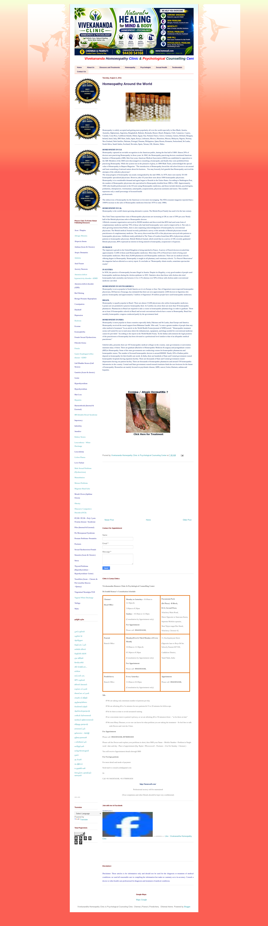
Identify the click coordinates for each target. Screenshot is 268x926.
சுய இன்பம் (79, 764)
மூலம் (77, 755)
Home (79, 67)
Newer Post (109, 520)
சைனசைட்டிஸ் (80, 729)
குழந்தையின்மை (81, 702)
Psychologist (145, 67)
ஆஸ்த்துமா (79, 640)
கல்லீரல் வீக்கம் (80, 649)
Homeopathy (130, 67)
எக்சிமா (77, 671)
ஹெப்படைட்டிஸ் (80, 645)
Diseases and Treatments (110, 67)
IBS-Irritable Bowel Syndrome (86, 415)
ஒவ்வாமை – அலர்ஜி (82, 733)
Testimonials (177, 67)
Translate (84, 820)
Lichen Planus (80, 457)
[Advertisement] (148, 489)
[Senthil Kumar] (127, 836)
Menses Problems (81, 483)
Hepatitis (78, 400)
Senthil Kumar (107, 811)
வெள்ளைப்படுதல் (81, 706)
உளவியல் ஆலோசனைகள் (84, 720)
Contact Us (81, 72)
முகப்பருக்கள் (80, 631)
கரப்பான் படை (80, 676)
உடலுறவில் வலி (80, 768)
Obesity (77, 503)
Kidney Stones (80, 437)
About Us (90, 67)
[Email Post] (182, 455)
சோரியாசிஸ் (79, 662)
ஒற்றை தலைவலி (81, 737)
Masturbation (80, 477)
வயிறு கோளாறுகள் (82, 751)
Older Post (187, 520)
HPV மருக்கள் (80, 680)
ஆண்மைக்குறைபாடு (82, 711)
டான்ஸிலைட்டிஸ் (81, 742)
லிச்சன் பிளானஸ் (81, 684)
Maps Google (141, 900)
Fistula (77, 348)
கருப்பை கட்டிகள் (81, 689)
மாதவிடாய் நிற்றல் (81, 698)
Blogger (187, 907)
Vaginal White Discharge (84, 598)
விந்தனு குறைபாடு (81, 724)
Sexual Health (161, 67)
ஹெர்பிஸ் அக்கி (80, 654)
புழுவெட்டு (78, 636)
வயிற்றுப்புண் (79, 746)
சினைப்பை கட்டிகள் (82, 693)
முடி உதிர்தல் (79, 658)
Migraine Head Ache (82, 489)
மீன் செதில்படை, (81, 667)
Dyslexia (78, 321)
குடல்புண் (78, 759)
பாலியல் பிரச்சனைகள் (83, 715)
